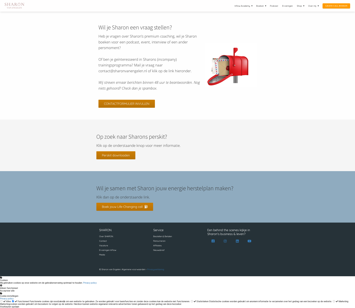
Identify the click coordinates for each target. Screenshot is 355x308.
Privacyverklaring (155, 269)
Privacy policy (90, 283)
